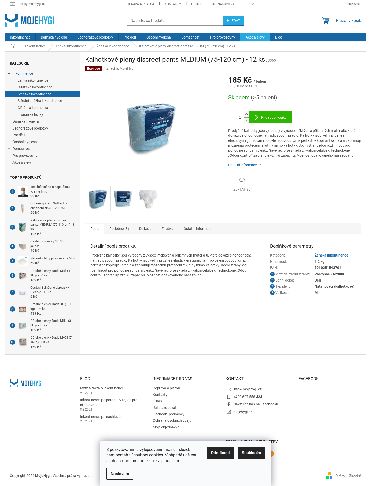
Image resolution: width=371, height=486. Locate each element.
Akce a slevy (22, 162)
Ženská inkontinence (35, 94)
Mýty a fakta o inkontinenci (101, 388)
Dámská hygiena (25, 121)
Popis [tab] (94, 229)
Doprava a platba (139, 4)
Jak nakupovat (223, 4)
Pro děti (18, 135)
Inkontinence (22, 73)
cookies (156, 455)
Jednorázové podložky (30, 128)
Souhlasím (251, 452)
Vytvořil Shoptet (348, 475)
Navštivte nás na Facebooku (255, 404)
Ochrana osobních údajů (172, 420)
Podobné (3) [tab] (119, 229)
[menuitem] (20, 37)
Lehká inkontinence (33, 80)
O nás (196, 4)
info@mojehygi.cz (247, 389)
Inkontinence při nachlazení (101, 417)
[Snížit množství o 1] (246, 120)
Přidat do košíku (274, 117)
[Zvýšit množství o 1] (246, 114)
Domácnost (21, 149)
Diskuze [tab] (145, 229)
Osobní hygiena (24, 142)
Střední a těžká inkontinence (40, 101)
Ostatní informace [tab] (198, 229)
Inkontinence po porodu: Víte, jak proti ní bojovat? (109, 402)
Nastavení (120, 473)
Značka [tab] (167, 229)
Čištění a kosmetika (33, 108)
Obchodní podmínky (168, 414)
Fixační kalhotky (30, 114)
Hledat (233, 21)
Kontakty (172, 4)
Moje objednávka (166, 427)
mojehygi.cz (242, 412)
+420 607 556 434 (247, 397)
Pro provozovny (24, 156)
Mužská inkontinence (35, 87)
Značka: (120, 68)
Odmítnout (220, 452)
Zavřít (255, 180)
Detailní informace (242, 165)
